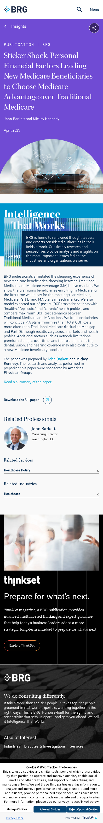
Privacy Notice (14, 818)
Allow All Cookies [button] (50, 809)
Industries (12, 746)
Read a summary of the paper (27, 381)
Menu (94, 9)
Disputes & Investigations (45, 746)
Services (77, 746)
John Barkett (58, 358)
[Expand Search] (79, 9)
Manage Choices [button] (17, 809)
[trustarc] (89, 818)
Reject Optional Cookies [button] (83, 809)
